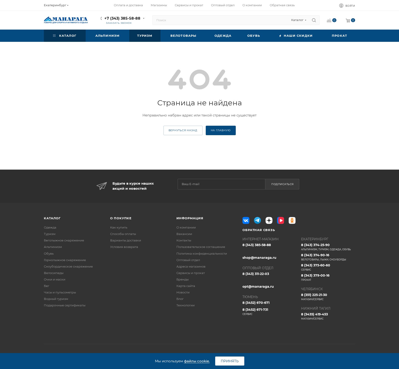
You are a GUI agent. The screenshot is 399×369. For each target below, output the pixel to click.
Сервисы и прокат (190, 273)
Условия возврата (124, 247)
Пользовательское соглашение (200, 247)
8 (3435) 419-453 (314, 316)
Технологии (185, 305)
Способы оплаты (123, 234)
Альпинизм (53, 247)
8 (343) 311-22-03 (255, 274)
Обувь (49, 253)
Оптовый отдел (188, 260)
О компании (186, 227)
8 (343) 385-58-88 (256, 245)
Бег (46, 286)
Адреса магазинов (191, 266)
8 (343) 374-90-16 (323, 257)
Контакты (183, 240)
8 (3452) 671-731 (255, 312)
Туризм (49, 234)
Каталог (52, 218)
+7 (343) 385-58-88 (122, 18)
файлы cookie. (197, 361)
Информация (189, 218)
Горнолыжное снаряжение (65, 260)
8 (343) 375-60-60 (315, 267)
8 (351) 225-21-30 (314, 297)
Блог (180, 299)
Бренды (182, 279)
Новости (183, 292)
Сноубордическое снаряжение (68, 266)
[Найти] (314, 20)
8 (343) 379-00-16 (315, 277)
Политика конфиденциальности (201, 253)
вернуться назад (183, 130)
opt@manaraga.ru (258, 286)
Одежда (50, 227)
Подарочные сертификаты (64, 305)
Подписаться (282, 184)
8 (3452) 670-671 (255, 303)
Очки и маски (54, 279)
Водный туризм (56, 299)
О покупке (121, 218)
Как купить (118, 227)
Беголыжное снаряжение (64, 240)
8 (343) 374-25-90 (326, 247)
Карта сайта (185, 286)
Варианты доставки (125, 240)
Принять (230, 361)
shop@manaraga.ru (259, 258)
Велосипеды (53, 273)
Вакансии (184, 234)
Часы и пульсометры (60, 292)
